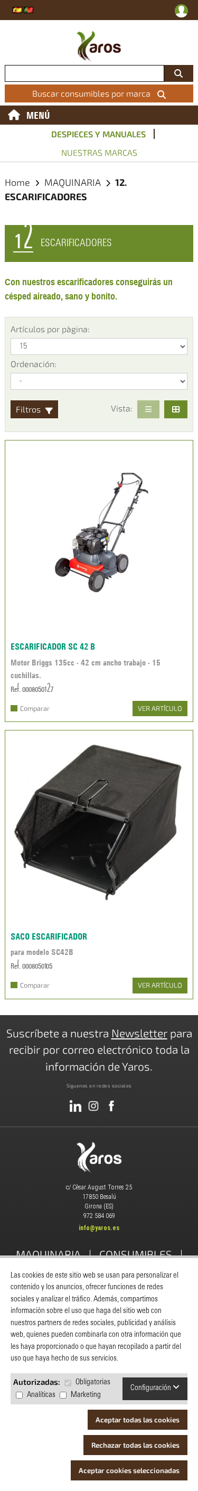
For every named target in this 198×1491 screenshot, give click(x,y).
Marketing (86, 1395)
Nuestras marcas (99, 152)
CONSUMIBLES (135, 1254)
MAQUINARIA (73, 182)
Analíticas (41, 1395)
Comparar (35, 708)
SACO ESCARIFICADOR (49, 936)
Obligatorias (93, 1382)
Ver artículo (160, 708)
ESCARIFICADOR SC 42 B (53, 646)
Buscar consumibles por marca (93, 93)
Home (17, 182)
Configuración (151, 1388)
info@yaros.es (99, 1228)
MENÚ (38, 115)
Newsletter (139, 1032)
